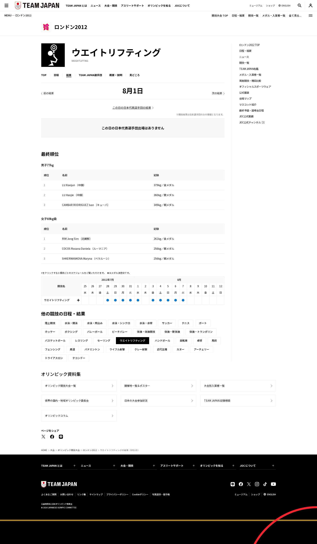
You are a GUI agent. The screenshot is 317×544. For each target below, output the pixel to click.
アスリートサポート (132, 5)
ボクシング (71, 331)
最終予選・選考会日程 (251, 110)
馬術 (214, 340)
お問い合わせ (66, 494)
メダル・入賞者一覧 (273, 15)
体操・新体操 (172, 331)
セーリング (103, 340)
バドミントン (92, 349)
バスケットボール (55, 340)
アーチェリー (201, 349)
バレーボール (95, 331)
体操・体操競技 (146, 331)
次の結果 (217, 93)
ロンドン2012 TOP (249, 45)
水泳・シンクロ (121, 323)
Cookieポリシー (140, 494)
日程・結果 (238, 15)
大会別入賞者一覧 (214, 385)
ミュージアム (240, 494)
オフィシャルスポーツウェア (255, 86)
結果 (68, 75)
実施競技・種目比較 (250, 80)
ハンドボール (162, 340)
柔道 (72, 349)
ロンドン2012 (90, 450)
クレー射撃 (140, 349)
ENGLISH (271, 494)
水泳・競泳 (71, 323)
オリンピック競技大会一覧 (60, 385)
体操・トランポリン (201, 331)
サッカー (167, 323)
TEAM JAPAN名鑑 (248, 69)
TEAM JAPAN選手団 (90, 75)
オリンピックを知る (159, 5)
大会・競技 (127, 465)
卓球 (199, 340)
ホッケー (50, 331)
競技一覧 (253, 15)
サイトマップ (96, 494)
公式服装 (244, 92)
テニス (186, 323)
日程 (56, 75)
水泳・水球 (146, 323)
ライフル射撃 (117, 349)
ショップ (255, 494)
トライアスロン (54, 358)
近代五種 (162, 349)
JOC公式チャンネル (250, 122)
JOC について (248, 465)
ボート (203, 323)
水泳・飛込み (95, 323)
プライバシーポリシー (117, 494)
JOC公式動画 (246, 116)
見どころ (135, 75)
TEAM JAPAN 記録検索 (217, 400)
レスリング (81, 340)
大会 (52, 450)
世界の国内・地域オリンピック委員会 (67, 400)
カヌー (180, 349)
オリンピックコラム (56, 415)
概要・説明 (115, 75)
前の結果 (48, 93)
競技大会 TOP (220, 15)
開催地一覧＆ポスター (137, 385)
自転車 (183, 340)
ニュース (96, 5)
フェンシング (52, 349)
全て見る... (295, 15)
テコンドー (78, 358)
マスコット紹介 (247, 104)
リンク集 (81, 494)
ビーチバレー (119, 331)
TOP (43, 75)
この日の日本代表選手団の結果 (131, 107)
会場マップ (245, 98)
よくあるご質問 (49, 494)
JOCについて (182, 5)
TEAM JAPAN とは (51, 465)
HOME (44, 450)
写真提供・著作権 (161, 494)
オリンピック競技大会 (69, 450)
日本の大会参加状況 (135, 400)
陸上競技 (50, 323)
